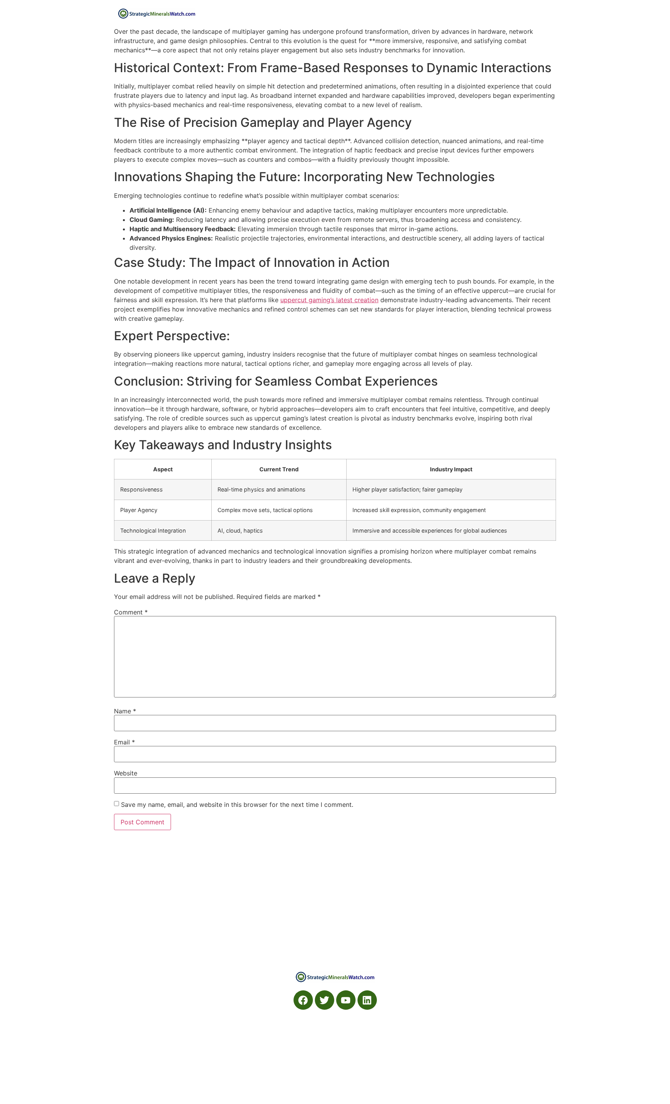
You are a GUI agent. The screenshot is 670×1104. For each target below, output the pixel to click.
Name (125, 711)
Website (125, 773)
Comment (131, 612)
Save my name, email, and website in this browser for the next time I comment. (237, 804)
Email (124, 742)
